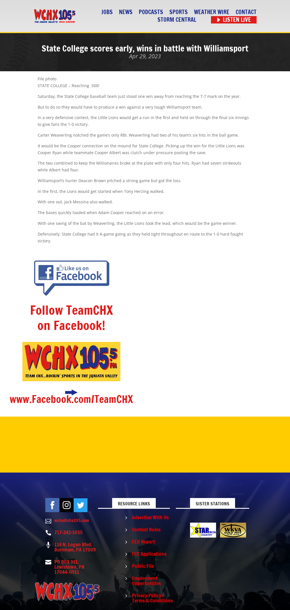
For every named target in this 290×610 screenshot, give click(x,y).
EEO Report (143, 541)
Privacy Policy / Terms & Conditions (152, 598)
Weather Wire (211, 12)
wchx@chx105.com (71, 520)
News (126, 12)
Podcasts (151, 12)
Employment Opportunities (146, 580)
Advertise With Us (150, 517)
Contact (246, 12)
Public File (143, 566)
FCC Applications (149, 553)
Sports (178, 12)
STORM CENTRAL (176, 20)
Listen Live (237, 20)
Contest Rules (146, 529)
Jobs (107, 12)
